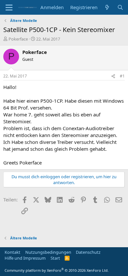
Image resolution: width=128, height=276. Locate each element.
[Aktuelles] (107, 7)
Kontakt (12, 252)
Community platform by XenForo (57, 270)
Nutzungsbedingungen (48, 252)
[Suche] (120, 7)
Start (55, 258)
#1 (122, 76)
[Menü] (9, 7)
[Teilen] (113, 76)
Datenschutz (88, 252)
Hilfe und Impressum (25, 258)
